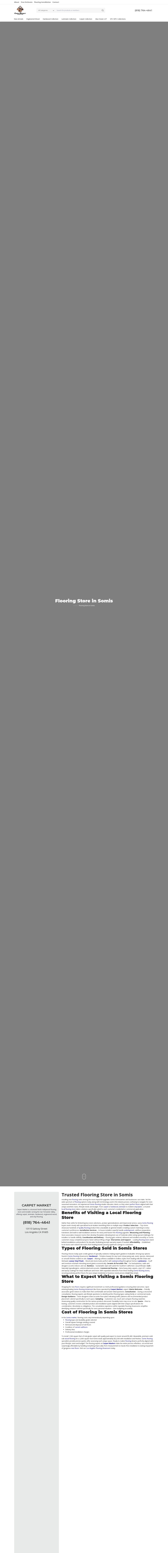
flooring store (144, 1240)
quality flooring (84, 1228)
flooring (75, 1199)
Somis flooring (95, 1204)
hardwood (114, 1207)
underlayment (129, 1230)
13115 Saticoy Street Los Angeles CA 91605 (36, 1230)
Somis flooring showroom (83, 1289)
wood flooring (70, 1338)
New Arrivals (18, 19)
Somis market (71, 1317)
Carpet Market (36, 1205)
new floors (75, 1348)
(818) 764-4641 (143, 10)
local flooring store (69, 1209)
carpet (105, 1207)
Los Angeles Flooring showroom (98, 1348)
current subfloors (81, 1327)
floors (77, 1287)
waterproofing (117, 1261)
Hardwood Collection (50, 19)
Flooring (68, 1320)
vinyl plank (138, 1207)
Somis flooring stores (141, 1270)
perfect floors (135, 1204)
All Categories (43, 10)
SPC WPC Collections (118, 19)
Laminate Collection (68, 19)
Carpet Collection (85, 19)
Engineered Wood (33, 19)
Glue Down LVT (101, 19)
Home (75, 605)
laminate (122, 1207)
